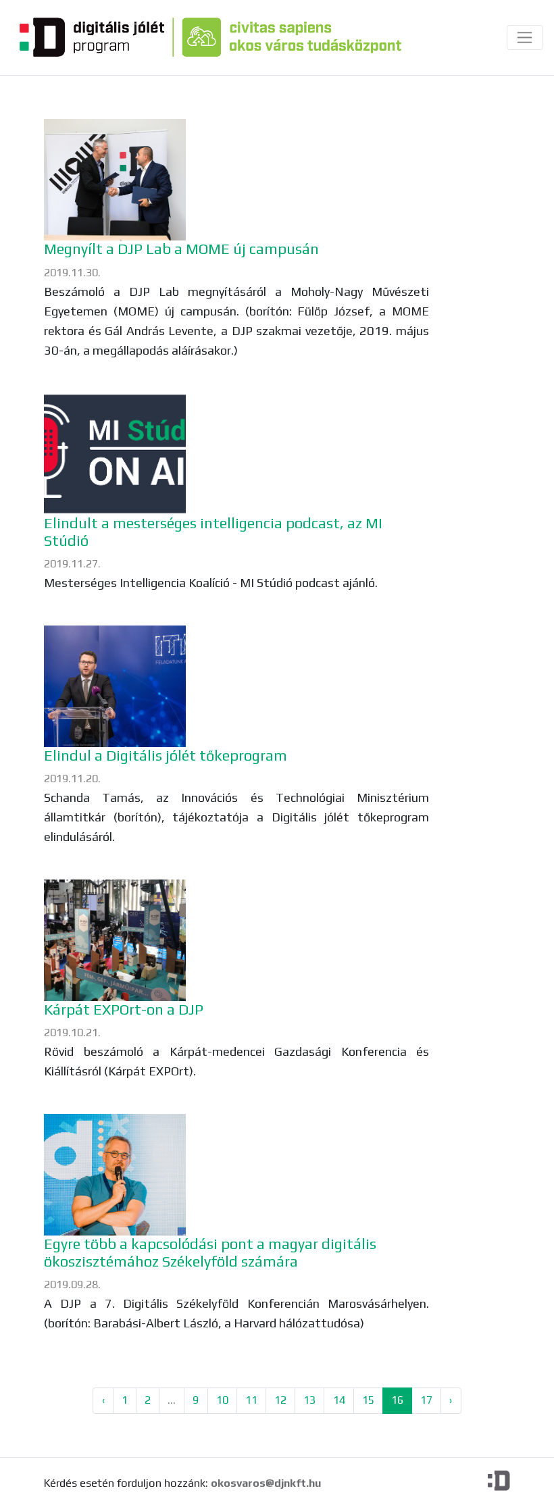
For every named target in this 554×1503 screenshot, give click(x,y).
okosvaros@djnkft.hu (266, 1483)
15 (368, 1400)
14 (339, 1400)
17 (426, 1400)
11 (251, 1400)
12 (280, 1400)
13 (309, 1400)
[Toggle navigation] (525, 37)
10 (222, 1400)
